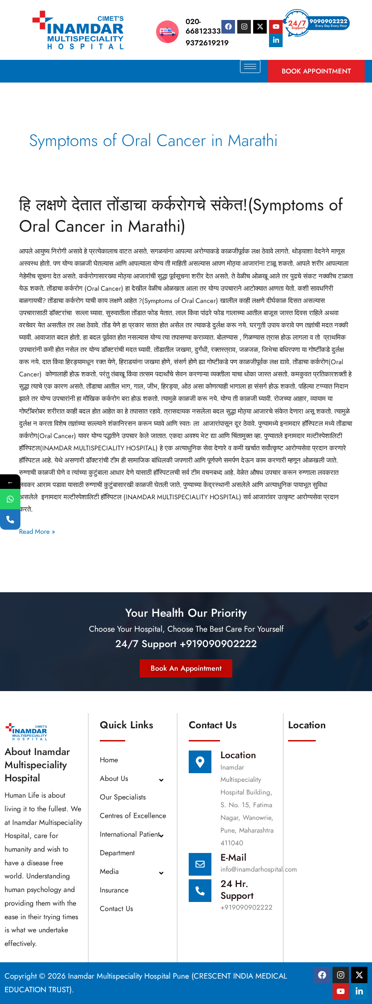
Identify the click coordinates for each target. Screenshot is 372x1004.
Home (109, 760)
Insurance (114, 890)
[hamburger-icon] (250, 66)
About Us (114, 778)
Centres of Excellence (133, 815)
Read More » (37, 530)
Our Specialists (123, 797)
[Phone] (10, 519)
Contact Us (116, 908)
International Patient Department (130, 843)
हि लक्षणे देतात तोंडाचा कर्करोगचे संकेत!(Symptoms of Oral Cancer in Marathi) (181, 215)
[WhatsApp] (10, 499)
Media (109, 871)
